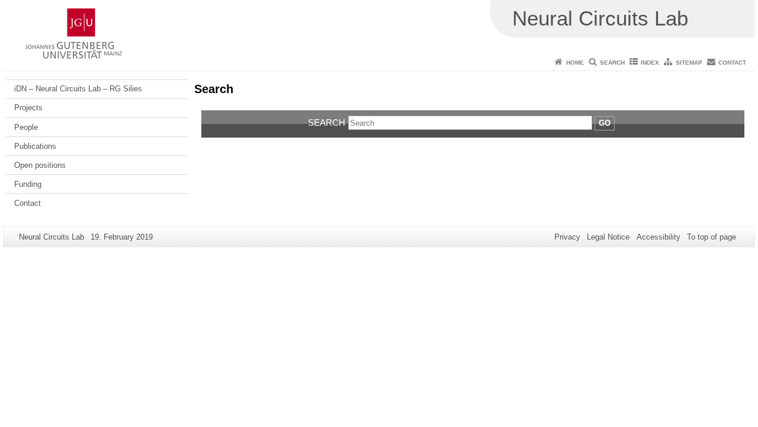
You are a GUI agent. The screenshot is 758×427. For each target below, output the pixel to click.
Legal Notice (608, 236)
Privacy (567, 236)
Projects (28, 107)
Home (575, 62)
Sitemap (689, 62)
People (26, 127)
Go (605, 123)
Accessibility (658, 236)
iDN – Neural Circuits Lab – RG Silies (78, 88)
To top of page (711, 236)
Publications (35, 146)
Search (612, 62)
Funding (27, 184)
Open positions (40, 165)
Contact (732, 62)
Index (650, 62)
